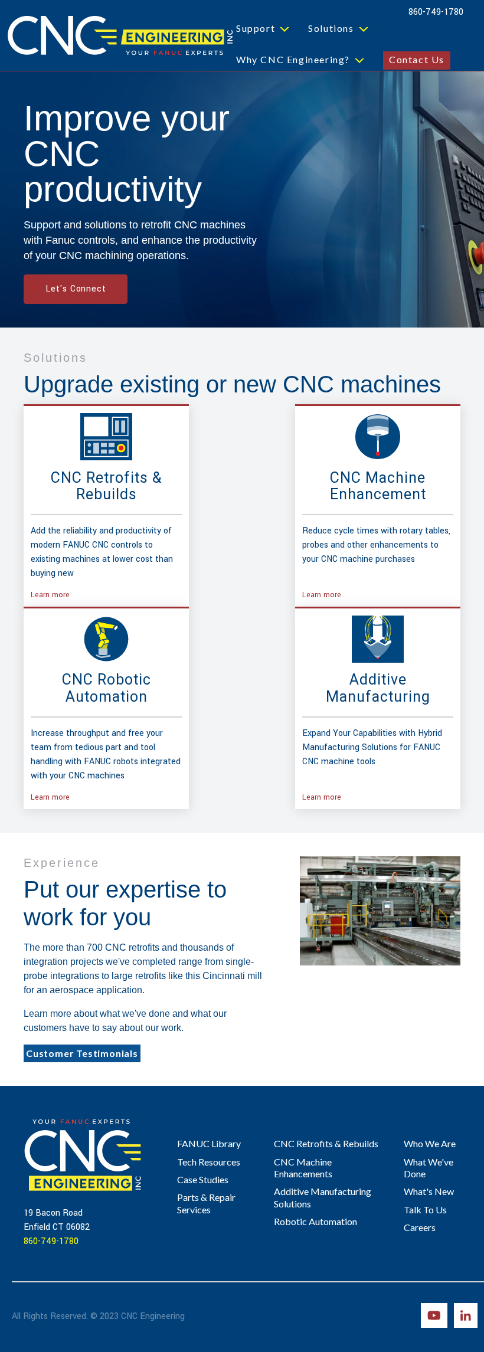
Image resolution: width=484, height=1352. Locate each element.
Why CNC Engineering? (293, 59)
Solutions (331, 28)
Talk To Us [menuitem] (425, 1209)
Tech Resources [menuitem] (208, 1161)
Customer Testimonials (82, 1053)
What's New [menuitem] (429, 1191)
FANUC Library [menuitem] (209, 1143)
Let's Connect (75, 289)
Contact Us (416, 59)
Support (255, 28)
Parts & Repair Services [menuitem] (206, 1202)
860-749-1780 (435, 12)
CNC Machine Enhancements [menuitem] (303, 1167)
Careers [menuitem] (420, 1227)
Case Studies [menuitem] (202, 1179)
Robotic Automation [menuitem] (315, 1221)
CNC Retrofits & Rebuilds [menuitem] (326, 1143)
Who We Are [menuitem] (430, 1143)
